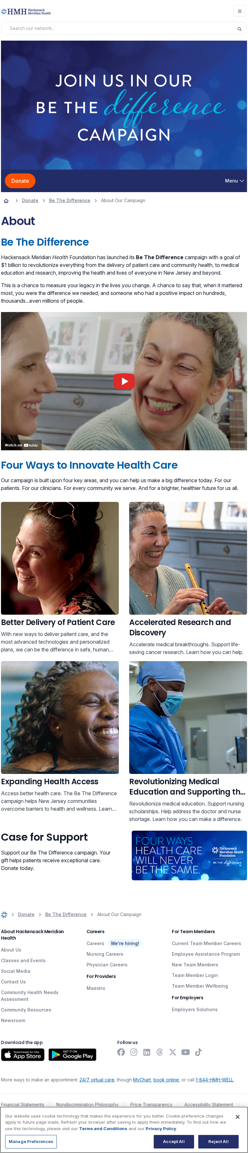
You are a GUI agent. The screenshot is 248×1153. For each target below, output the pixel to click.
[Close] (238, 1117)
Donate (20, 181)
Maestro (96, 988)
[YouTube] (186, 1052)
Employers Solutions (195, 1009)
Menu (231, 180)
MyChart (142, 1079)
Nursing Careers (105, 954)
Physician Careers (107, 964)
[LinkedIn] (147, 1052)
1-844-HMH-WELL (214, 1079)
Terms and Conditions (103, 1128)
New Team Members (195, 964)
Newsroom (13, 1020)
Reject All (218, 1141)
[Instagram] (134, 1052)
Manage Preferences (31, 1141)
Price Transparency (151, 1104)
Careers (95, 943)
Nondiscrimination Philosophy (87, 1104)
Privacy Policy (161, 1128)
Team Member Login (195, 975)
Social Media (15, 971)
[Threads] (160, 1052)
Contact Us (13, 981)
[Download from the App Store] (23, 1054)
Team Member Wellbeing (200, 986)
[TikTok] (198, 1052)
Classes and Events (23, 960)
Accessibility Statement (208, 1104)
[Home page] (6, 200)
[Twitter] (173, 1052)
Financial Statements (22, 1104)
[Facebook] (121, 1052)
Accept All (173, 1141)
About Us (11, 950)
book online (166, 1079)
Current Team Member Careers (206, 943)
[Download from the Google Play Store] (72, 1054)
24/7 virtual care (96, 1079)
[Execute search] (242, 28)
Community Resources (26, 1009)
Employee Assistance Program (206, 954)
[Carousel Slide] (124, 105)
